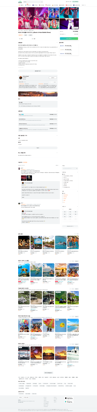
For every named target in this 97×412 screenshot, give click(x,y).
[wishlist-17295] (28, 237)
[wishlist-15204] (41, 237)
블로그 (55, 400)
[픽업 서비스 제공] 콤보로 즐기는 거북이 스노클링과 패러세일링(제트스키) (73, 279)
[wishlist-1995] (78, 347)
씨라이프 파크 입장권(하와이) (35, 251)
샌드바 (40, 383)
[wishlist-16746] (41, 347)
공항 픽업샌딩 (21, 385)
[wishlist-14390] (53, 347)
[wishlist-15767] (28, 264)
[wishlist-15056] (28, 292)
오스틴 (30, 378)
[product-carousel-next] (52, 82)
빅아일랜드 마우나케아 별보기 (51, 385)
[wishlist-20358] (78, 264)
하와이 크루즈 (70, 383)
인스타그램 (55, 398)
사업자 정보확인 (53, 409)
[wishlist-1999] (65, 292)
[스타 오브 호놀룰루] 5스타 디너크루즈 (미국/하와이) (60, 362)
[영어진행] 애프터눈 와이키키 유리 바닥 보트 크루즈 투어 (23, 362)
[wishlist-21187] (53, 292)
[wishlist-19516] (65, 264)
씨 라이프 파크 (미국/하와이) (59, 251)
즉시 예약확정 (21, 388)
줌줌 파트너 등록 (68, 1)
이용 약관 (45, 400)
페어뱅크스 (34, 378)
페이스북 (55, 397)
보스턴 (58, 377)
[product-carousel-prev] (50, 82)
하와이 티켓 (25, 30)
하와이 (22, 30)
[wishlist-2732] (65, 347)
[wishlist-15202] (78, 237)
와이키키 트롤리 (52, 383)
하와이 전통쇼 (42, 385)
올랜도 (77, 377)
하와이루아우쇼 (61, 385)
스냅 (74, 385)
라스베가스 (22, 377)
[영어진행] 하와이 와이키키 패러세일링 (23, 335)
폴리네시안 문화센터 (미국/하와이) (48, 251)
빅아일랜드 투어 (28, 385)
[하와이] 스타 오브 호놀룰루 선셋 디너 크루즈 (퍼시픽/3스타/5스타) (36, 362)
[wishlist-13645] (28, 320)
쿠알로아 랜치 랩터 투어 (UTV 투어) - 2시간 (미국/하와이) (36, 307)
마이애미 (26, 378)
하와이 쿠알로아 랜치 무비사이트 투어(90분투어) (23, 307)
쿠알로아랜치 (29, 383)
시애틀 (39, 377)
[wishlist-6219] (41, 264)
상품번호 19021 (31, 30)
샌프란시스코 (32, 377)
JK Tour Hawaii (26, 76)
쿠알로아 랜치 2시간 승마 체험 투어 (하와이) (72, 307)
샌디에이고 (62, 377)
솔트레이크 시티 (21, 378)
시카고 (43, 377)
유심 (65, 383)
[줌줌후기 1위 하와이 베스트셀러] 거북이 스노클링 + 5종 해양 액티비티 (24, 279)
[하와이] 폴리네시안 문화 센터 (23, 251)
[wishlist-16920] (78, 292)
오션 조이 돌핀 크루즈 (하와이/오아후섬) (72, 362)
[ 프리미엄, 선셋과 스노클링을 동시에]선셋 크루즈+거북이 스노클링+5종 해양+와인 (60, 279)
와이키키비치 (21, 393)
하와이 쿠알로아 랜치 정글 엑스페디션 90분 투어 (48, 307)
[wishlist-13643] (53, 264)
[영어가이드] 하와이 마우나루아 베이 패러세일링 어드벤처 (60, 335)
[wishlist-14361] (53, 320)
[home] (20, 2)
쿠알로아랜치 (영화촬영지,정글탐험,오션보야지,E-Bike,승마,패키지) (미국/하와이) (61, 307)
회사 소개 (45, 397)
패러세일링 (35, 383)
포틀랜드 (73, 377)
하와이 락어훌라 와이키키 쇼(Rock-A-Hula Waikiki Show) (30, 205)
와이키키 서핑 (60, 383)
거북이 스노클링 (21, 383)
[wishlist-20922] (78, 320)
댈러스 (70, 377)
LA (25, 377)
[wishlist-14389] (53, 237)
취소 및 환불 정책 (46, 403)
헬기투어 (27, 388)
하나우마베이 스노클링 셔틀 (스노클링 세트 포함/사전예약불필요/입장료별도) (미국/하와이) (73, 335)
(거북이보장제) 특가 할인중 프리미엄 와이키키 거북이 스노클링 (35, 279)
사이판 (51, 377)
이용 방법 (45, 398)
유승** (22, 202)
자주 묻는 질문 (46, 406)
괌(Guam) (54, 377)
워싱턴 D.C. (46, 377)
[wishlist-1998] (65, 237)
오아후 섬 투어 (45, 383)
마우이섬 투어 (35, 385)
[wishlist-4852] (41, 292)
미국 (19, 30)
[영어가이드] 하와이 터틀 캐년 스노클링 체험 (48, 279)
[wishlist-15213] (28, 347)
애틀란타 (66, 377)
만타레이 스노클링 (69, 385)
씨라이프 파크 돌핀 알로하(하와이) (72, 251)
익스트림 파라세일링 (46, 334)
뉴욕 (28, 377)
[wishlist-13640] (65, 320)
